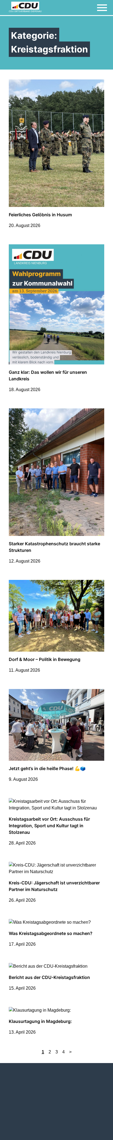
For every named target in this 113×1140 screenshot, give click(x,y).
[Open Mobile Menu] (102, 7)
